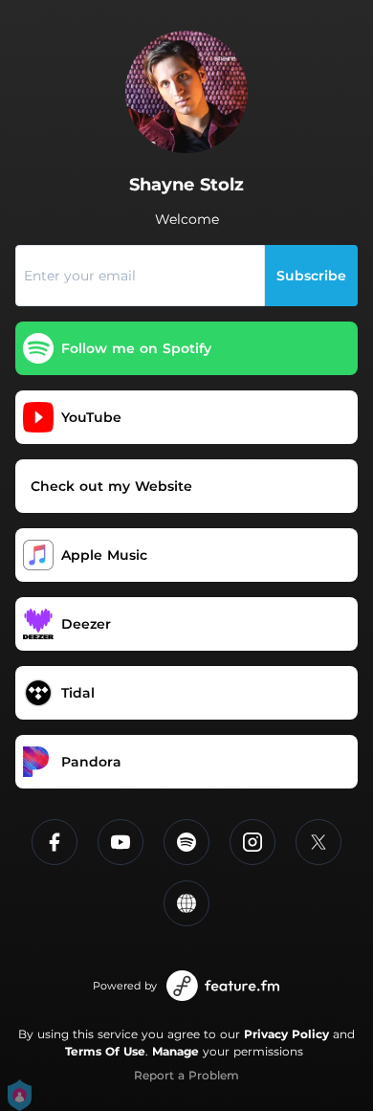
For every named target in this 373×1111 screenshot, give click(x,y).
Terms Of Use (105, 1051)
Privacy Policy (286, 1034)
